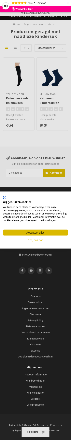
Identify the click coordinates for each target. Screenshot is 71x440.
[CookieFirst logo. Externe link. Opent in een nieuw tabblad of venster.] (4, 197)
